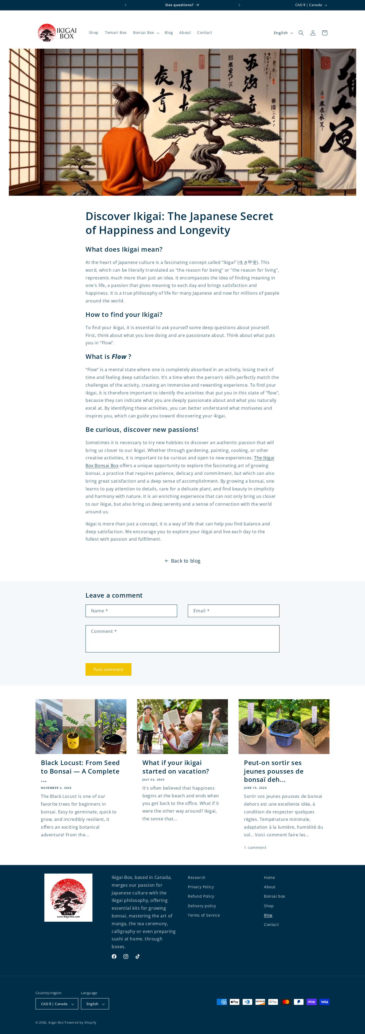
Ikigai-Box (56, 1023)
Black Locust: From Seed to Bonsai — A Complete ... (80, 770)
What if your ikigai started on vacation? (175, 766)
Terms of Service (204, 915)
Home (269, 877)
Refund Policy (201, 896)
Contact (271, 924)
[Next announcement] (239, 5)
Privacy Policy (201, 886)
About (269, 886)
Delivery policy (202, 905)
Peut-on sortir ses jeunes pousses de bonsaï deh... (274, 770)
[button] (145, 32)
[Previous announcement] (125, 5)
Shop (269, 905)
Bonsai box (274, 896)
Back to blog (186, 561)
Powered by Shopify (80, 1023)
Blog (268, 915)
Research (197, 877)
